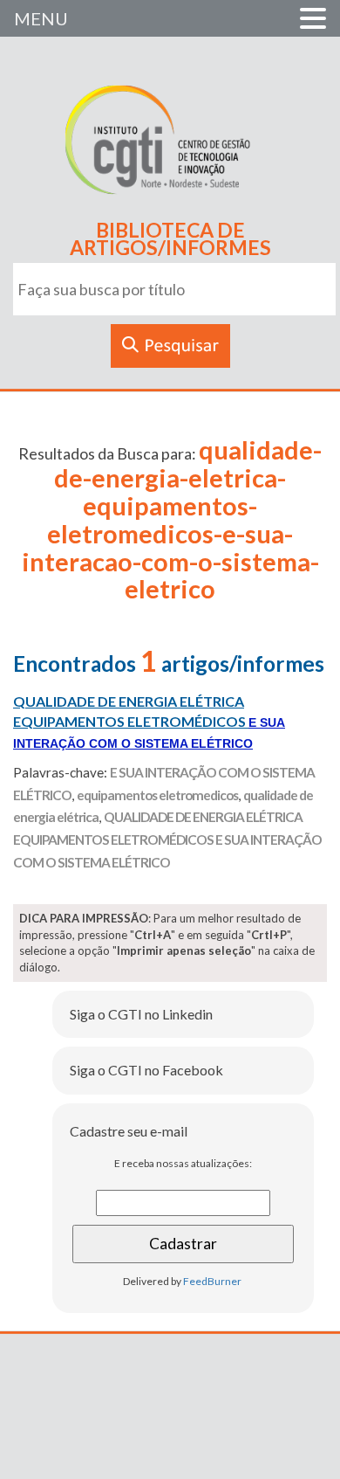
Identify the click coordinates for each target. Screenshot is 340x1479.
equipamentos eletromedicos (157, 795)
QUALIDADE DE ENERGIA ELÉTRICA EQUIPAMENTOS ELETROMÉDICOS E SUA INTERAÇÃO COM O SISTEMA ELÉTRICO (167, 839)
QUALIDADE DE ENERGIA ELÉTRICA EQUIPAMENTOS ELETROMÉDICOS (149, 721)
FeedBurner (212, 1281)
